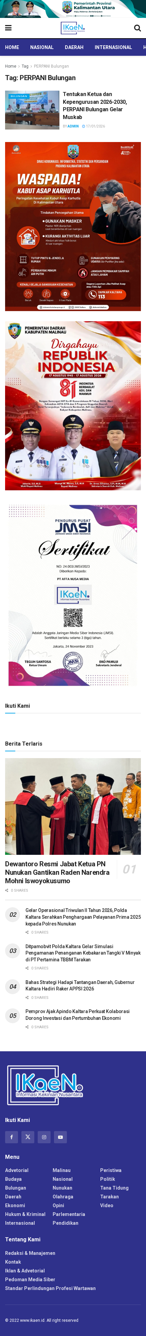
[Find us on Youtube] (60, 1137)
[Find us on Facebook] (11, 1137)
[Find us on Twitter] (27, 1137)
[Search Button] (137, 28)
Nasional (42, 47)
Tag (25, 66)
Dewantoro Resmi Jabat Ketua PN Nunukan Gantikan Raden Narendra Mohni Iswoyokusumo (57, 872)
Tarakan (109, 1196)
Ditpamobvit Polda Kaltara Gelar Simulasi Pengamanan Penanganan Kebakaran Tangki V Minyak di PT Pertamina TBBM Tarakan (83, 953)
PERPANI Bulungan (51, 66)
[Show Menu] (8, 28)
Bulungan (19, 96)
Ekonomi (15, 1205)
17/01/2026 (95, 126)
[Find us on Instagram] (44, 1137)
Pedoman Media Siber (30, 1279)
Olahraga (63, 1196)
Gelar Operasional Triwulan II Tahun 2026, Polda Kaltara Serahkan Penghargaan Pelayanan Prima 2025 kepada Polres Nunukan (83, 917)
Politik (107, 1179)
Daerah (74, 47)
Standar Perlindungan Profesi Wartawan (50, 1288)
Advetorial (17, 1170)
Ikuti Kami (17, 706)
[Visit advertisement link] (73, 9)
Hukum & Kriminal (25, 1214)
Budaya (13, 1179)
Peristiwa (111, 1170)
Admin (73, 126)
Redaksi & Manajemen (30, 1253)
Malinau (62, 1170)
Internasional (113, 47)
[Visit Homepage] (73, 28)
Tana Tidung (114, 1188)
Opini (58, 1205)
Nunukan (62, 1188)
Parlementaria (69, 1214)
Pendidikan (65, 1223)
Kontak (13, 1262)
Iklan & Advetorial (25, 1270)
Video (106, 1205)
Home (12, 47)
